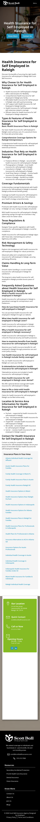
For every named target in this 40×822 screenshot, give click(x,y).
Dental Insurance (13, 777)
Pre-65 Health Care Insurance (17, 774)
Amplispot (21, 815)
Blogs (8, 805)
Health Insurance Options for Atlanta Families (19, 511)
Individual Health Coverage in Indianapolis (16, 562)
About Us (10, 797)
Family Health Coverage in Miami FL (18, 474)
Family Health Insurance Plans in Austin (19, 480)
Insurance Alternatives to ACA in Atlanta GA (20, 541)
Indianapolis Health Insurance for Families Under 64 (17, 570)
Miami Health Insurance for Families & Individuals (19, 578)
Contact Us (27, 36)
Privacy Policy (11, 817)
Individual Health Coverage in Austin (18, 555)
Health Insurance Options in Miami (18, 491)
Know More (12, 36)
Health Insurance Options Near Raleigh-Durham (20, 498)
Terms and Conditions (26, 817)
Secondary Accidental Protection (18, 770)
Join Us (9, 801)
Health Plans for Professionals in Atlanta (20, 534)
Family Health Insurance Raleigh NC (18, 485)
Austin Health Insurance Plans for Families (17, 467)
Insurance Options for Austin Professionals (16, 548)
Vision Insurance (12, 781)
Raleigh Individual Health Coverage (18, 584)
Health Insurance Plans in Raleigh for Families (19, 519)
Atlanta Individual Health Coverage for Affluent (19, 459)
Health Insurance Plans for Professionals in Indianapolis (20, 527)
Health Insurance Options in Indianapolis (20, 505)
